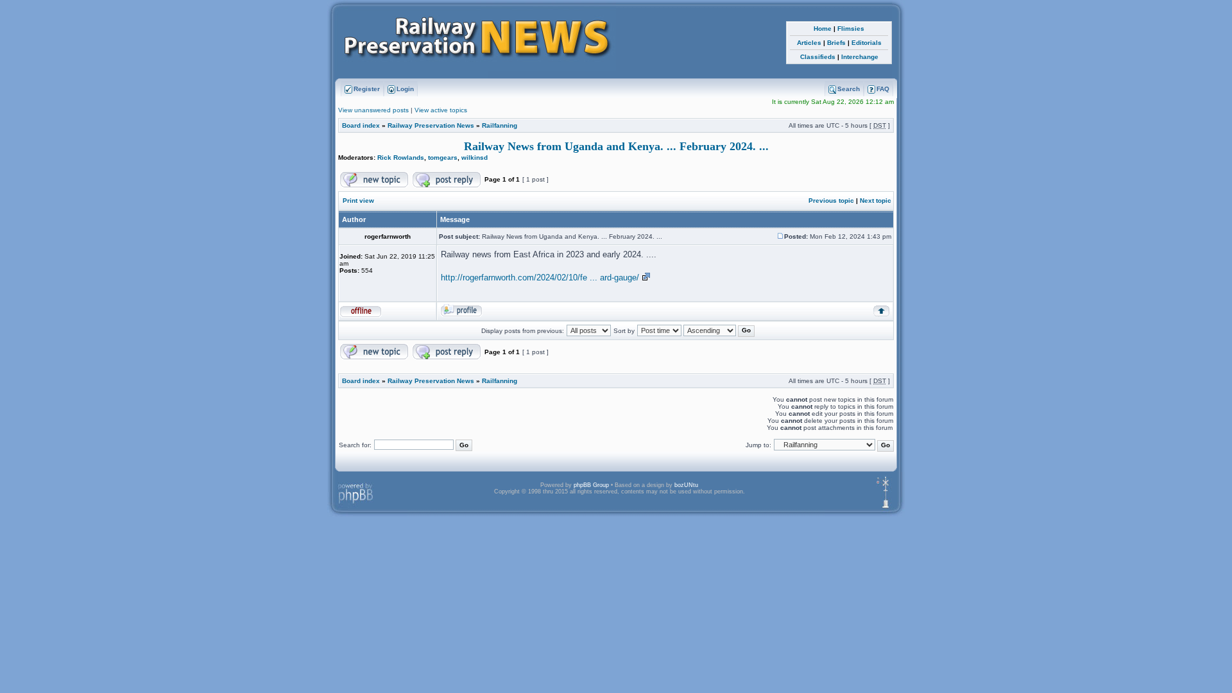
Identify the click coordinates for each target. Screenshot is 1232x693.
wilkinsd (474, 157)
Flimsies (850, 28)
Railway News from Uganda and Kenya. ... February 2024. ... (616, 146)
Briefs (836, 42)
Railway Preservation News (431, 125)
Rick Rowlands (400, 157)
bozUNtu (686, 485)
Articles (809, 42)
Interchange (859, 56)
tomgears (443, 157)
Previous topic (831, 200)
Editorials (866, 42)
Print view (358, 200)
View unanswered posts (373, 110)
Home (823, 28)
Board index (361, 125)
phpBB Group (591, 485)
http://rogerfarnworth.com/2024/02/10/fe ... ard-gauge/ (540, 277)
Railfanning (499, 125)
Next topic (875, 200)
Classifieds (817, 56)
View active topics (441, 110)
